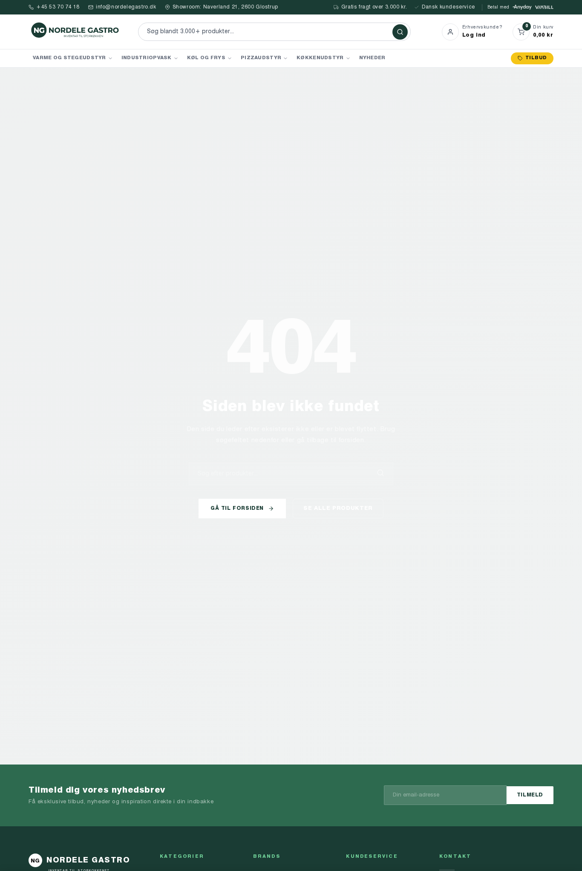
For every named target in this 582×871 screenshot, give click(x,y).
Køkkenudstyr (320, 57)
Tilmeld (530, 795)
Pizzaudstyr (261, 57)
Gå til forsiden (237, 508)
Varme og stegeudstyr (69, 57)
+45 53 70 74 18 (58, 7)
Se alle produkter (338, 508)
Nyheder (372, 57)
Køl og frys (206, 57)
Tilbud (536, 58)
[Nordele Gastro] (75, 31)
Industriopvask (146, 57)
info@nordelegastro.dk (126, 7)
